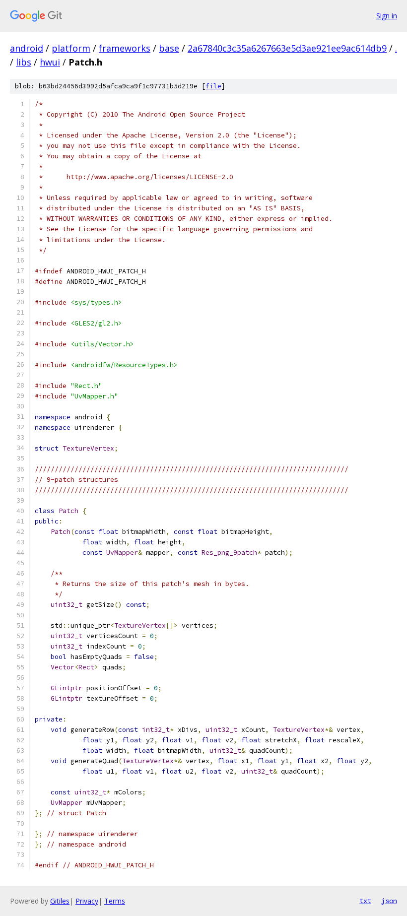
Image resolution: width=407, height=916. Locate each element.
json (389, 900)
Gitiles (59, 901)
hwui (50, 62)
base (169, 48)
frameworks (124, 48)
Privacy (86, 901)
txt (365, 900)
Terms (114, 901)
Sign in (386, 15)
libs (23, 62)
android (26, 48)
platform (71, 48)
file (213, 86)
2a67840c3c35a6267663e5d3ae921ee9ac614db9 (287, 48)
